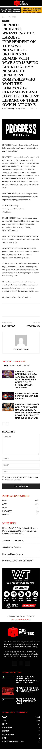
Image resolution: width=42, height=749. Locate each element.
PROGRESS (12, 17)
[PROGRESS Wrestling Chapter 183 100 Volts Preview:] (8, 396)
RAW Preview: (8, 326)
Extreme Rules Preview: (12, 554)
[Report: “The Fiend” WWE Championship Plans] (8, 702)
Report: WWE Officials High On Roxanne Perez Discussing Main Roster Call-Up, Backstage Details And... (20, 531)
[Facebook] (14, 663)
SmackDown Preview (11, 547)
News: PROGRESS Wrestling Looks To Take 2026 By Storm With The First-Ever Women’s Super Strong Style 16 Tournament (26, 380)
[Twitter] (27, 663)
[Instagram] (21, 663)
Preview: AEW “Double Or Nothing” (17, 561)
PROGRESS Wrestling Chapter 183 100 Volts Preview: (26, 396)
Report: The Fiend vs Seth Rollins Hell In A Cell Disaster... (27, 690)
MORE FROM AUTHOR (16, 365)
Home (4, 17)
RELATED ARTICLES (13, 361)
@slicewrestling (21, 619)
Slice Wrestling (9, 108)
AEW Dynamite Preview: (13, 540)
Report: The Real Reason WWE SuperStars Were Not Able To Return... (28, 679)
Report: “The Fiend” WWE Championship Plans (26, 701)
